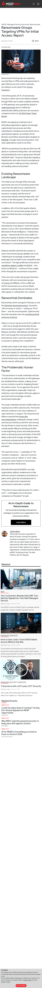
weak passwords (8, 107)
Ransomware (35, 24)
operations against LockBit (12, 265)
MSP (2, 592)
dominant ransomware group (16, 305)
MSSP (3, 24)
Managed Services (9, 636)
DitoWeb (4, 140)
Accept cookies (21, 985)
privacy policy (27, 980)
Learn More (21, 522)
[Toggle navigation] (38, 4)
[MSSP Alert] (11, 4)
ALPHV (29, 265)
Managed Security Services (18, 24)
